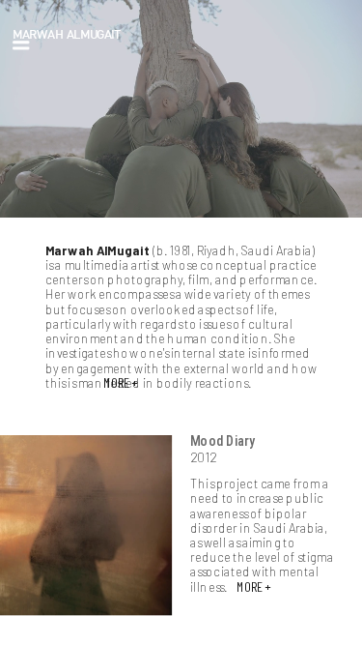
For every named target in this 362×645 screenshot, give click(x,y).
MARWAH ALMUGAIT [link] (67, 34)
